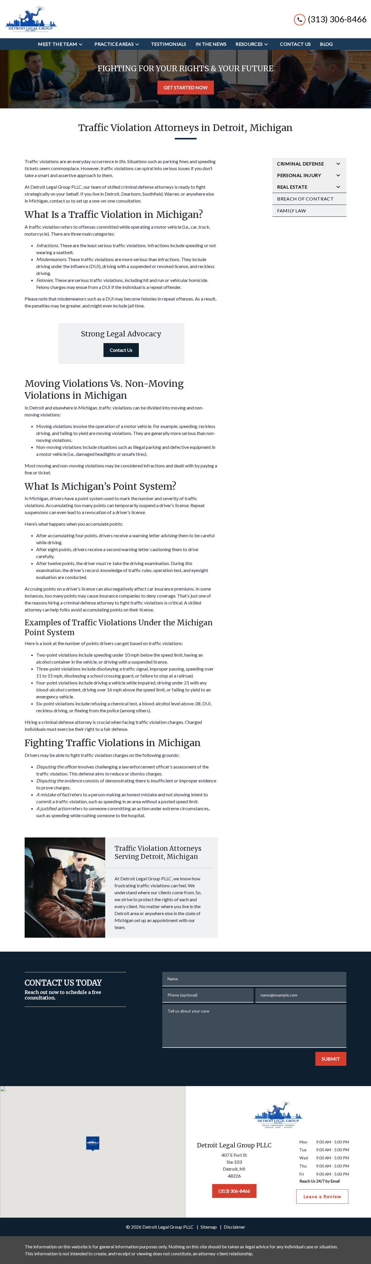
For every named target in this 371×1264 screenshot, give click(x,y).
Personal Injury (299, 175)
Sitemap (209, 1227)
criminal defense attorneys (147, 187)
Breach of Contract (305, 198)
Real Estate (292, 187)
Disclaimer (234, 1227)
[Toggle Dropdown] (82, 44)
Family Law (291, 210)
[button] (92, 1144)
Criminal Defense (300, 163)
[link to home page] (30, 19)
